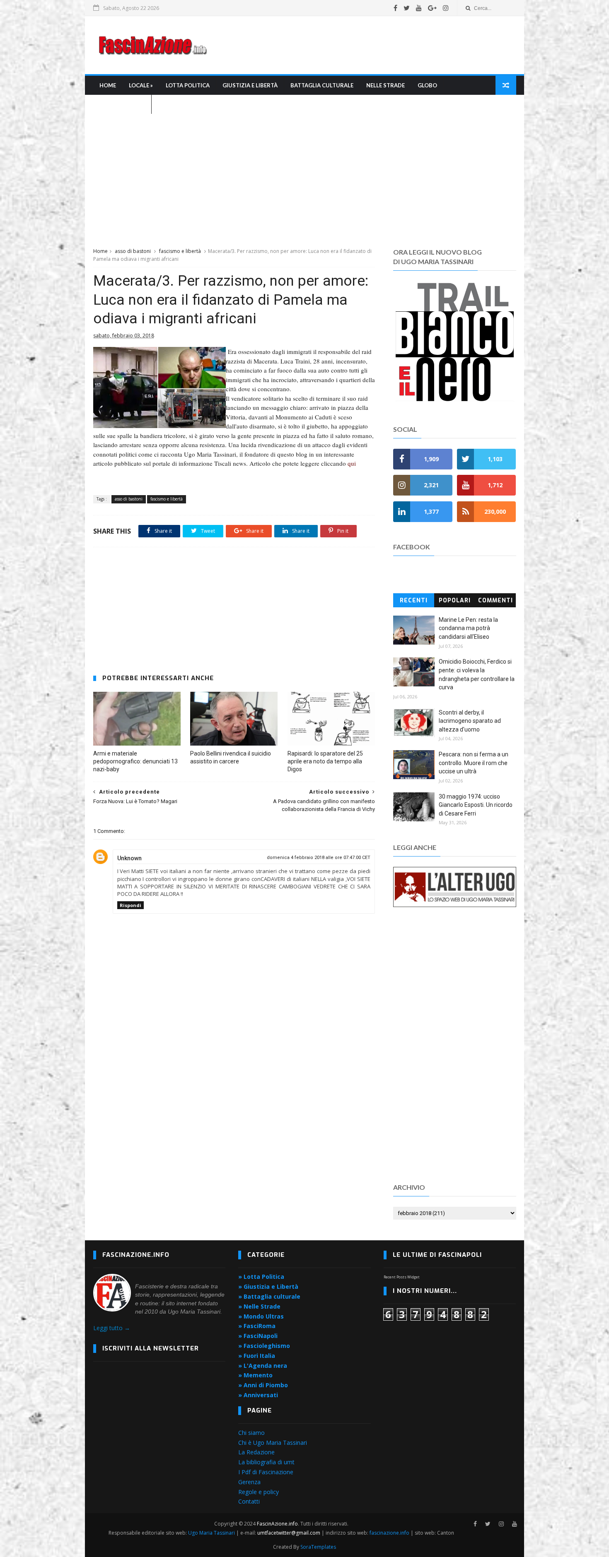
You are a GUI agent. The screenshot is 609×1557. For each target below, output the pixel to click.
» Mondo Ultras (261, 1316)
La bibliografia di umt (266, 1462)
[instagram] (446, 8)
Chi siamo (251, 1433)
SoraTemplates (318, 1546)
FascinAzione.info (277, 1523)
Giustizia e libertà (250, 85)
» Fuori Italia (256, 1356)
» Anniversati (258, 1395)
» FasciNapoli (258, 1336)
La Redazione (256, 1452)
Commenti (495, 600)
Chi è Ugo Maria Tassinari (272, 1442)
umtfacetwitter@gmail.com (289, 1532)
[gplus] (432, 8)
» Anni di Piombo (263, 1385)
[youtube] (419, 8)
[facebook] (395, 8)
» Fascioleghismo (264, 1346)
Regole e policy (258, 1492)
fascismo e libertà (180, 251)
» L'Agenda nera (262, 1365)
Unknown (129, 858)
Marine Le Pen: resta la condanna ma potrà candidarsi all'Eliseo (468, 628)
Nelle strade (385, 85)
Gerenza (249, 1482)
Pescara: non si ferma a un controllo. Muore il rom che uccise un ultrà (473, 763)
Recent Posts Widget (402, 1277)
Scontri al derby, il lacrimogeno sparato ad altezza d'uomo (470, 721)
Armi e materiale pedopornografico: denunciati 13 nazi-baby (135, 761)
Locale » (141, 85)
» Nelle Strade (259, 1306)
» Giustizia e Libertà (268, 1286)
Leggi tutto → (111, 1328)
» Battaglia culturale (269, 1296)
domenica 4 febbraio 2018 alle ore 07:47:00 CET (318, 857)
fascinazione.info (389, 1532)
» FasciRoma (257, 1326)
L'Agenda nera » (122, 104)
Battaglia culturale (321, 85)
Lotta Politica (188, 85)
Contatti (249, 1501)
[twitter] (407, 8)
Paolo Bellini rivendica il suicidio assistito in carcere (230, 757)
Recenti (414, 600)
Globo (427, 85)
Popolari (455, 600)
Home (107, 85)
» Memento (255, 1375)
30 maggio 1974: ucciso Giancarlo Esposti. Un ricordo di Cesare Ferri (475, 805)
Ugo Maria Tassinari (211, 1532)
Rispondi (130, 905)
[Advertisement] (365, 45)
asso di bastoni (133, 251)
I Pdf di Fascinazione (265, 1472)
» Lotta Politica (261, 1276)
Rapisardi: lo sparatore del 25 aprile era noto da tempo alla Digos (325, 761)
